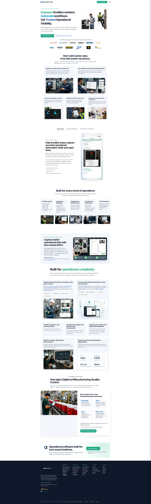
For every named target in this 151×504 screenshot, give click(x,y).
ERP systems (84, 286)
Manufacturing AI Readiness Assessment (52, 258)
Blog (83, 474)
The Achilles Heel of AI (50, 260)
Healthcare (75, 472)
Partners (104, 470)
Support (94, 472)
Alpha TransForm (66, 467)
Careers (104, 472)
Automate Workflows (72, 129)
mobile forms (59, 70)
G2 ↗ (81, 355)
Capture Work (60, 129)
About (103, 467)
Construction (75, 470)
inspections (57, 286)
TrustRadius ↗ (97, 355)
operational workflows (53, 287)
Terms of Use (71, 501)
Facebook (86, 501)
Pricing (93, 467)
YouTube (97, 501)
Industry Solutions (76, 467)
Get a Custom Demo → (93, 448)
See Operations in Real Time (87, 129)
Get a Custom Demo (102, 2)
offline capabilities (99, 289)
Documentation (86, 467)
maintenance (65, 286)
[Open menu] (109, 2)
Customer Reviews (96, 470)
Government (75, 474)
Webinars (84, 472)
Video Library (85, 470)
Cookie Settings (79, 501)
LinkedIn (92, 501)
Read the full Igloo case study (88, 430)
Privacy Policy (65, 501)
